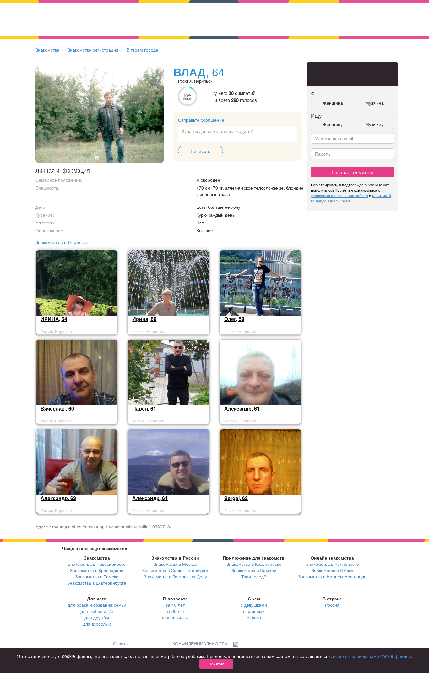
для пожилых (175, 617)
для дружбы (96, 617)
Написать (200, 151)
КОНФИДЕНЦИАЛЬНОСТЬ (199, 643)
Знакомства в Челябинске (332, 564)
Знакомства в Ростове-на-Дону (175, 576)
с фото (254, 617)
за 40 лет (175, 605)
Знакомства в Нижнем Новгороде (332, 576)
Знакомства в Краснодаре (96, 570)
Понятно (216, 663)
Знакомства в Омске (332, 570)
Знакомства (47, 50)
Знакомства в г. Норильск (61, 242)
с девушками (254, 605)
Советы (120, 643)
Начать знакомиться (352, 172)
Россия (332, 605)
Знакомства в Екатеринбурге (96, 583)
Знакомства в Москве (175, 564)
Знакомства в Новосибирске (97, 564)
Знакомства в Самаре (253, 570)
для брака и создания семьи (97, 605)
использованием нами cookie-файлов (372, 656)
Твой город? (253, 576)
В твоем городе (142, 50)
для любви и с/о (96, 611)
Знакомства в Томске (96, 576)
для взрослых (97, 624)
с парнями (254, 611)
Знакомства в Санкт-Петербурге (175, 570)
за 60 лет (175, 611)
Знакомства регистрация (93, 50)
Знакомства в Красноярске (253, 564)
